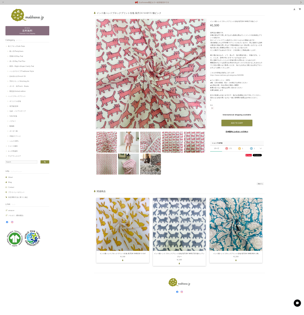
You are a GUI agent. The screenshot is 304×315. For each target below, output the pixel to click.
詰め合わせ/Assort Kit (18, 76)
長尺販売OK (14, 106)
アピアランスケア (14, 156)
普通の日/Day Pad (16, 56)
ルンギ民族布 (13, 151)
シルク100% (14, 141)
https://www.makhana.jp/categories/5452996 (227, 75)
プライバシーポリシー (16, 192)
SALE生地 (13, 116)
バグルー (13, 121)
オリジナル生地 (15, 101)
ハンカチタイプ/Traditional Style (22, 71)
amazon (11, 210)
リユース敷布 (13, 146)
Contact (11, 187)
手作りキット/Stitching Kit (19, 81)
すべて (216, 148)
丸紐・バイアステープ (18, 111)
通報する (260, 183)
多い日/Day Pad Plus (17, 61)
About (10, 177)
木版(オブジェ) (15, 136)
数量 (211, 105)
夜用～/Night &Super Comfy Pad (22, 66)
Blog (10, 182)
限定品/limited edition (18, 91)
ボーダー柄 (14, 131)
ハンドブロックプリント (17, 96)
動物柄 (12, 126)
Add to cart (237, 123)
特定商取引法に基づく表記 (18, 197)
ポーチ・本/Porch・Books (19, 86)
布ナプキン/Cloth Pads (16, 46)
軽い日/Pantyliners (17, 51)
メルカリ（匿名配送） (16, 215)
